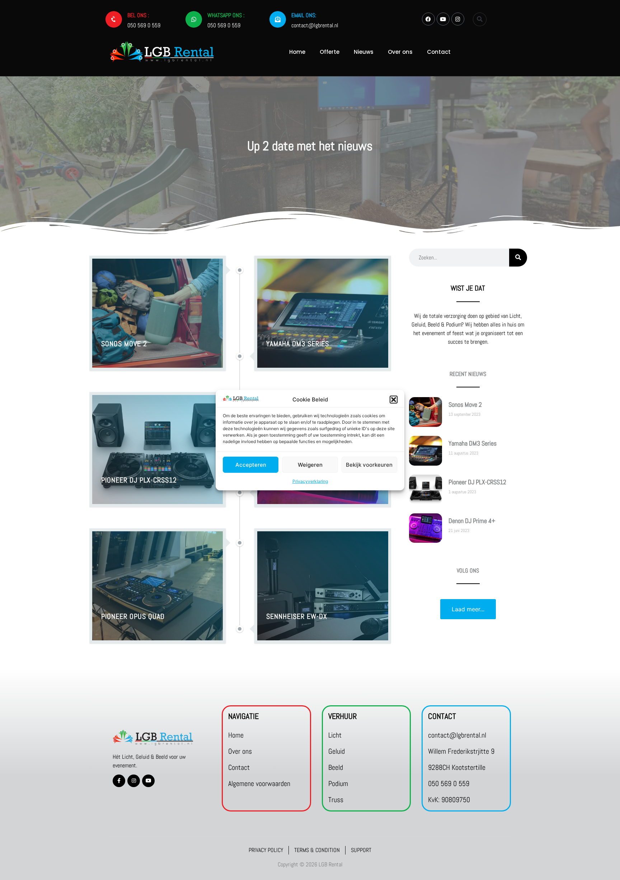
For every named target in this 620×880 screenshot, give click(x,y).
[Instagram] (457, 19)
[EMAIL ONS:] (277, 19)
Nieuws (364, 52)
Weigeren (310, 464)
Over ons (400, 52)
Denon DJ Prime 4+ (471, 521)
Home (297, 52)
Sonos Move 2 (465, 404)
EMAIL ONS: (303, 15)
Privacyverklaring (310, 481)
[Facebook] (428, 19)
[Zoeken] (518, 258)
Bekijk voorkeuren (369, 464)
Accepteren (250, 464)
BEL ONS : (138, 15)
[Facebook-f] (119, 781)
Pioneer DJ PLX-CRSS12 (477, 482)
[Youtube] (443, 19)
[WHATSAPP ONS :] (193, 19)
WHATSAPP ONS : (225, 15)
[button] (393, 399)
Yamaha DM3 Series (472, 443)
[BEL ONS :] (113, 19)
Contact (439, 52)
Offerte (329, 52)
